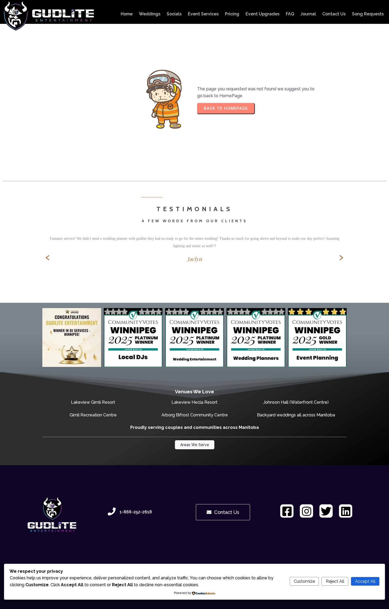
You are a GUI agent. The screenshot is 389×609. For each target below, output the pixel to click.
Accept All (365, 581)
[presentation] (48, 257)
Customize (304, 581)
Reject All (335, 581)
